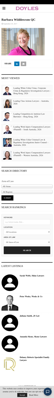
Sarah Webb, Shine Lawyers (32, 275)
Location (8, 227)
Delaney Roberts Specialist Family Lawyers (34, 358)
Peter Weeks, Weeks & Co (31, 296)
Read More (33, 395)
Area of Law (9, 237)
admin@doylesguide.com (30, 385)
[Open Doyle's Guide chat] (48, 392)
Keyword (8, 217)
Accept (22, 395)
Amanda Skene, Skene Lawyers (33, 336)
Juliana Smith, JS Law (30, 315)
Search (27, 250)
